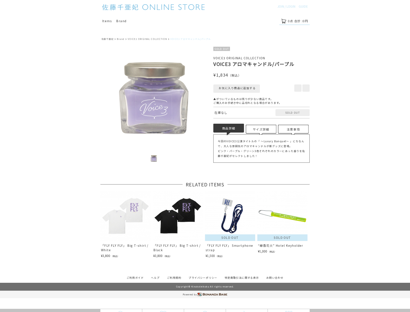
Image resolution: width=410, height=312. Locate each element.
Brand (121, 21)
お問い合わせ (274, 277)
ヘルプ (155, 277)
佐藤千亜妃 (107, 39)
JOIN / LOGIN (286, 6)
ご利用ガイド (135, 277)
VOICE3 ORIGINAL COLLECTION (147, 39)
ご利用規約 (174, 277)
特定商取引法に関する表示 (242, 277)
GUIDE (303, 6)
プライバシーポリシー (203, 277)
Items (107, 21)
